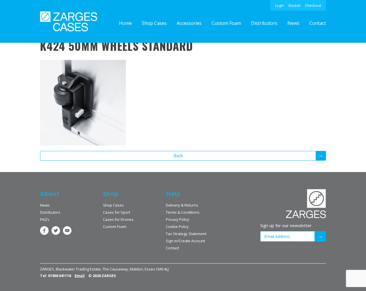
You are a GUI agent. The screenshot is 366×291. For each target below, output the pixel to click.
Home (125, 23)
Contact (317, 23)
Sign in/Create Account (185, 240)
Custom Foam (226, 23)
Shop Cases (154, 23)
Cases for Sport (116, 212)
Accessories (189, 23)
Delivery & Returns (182, 205)
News (293, 23)
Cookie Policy (177, 226)
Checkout (313, 5)
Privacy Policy (177, 219)
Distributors (264, 23)
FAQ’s (44, 219)
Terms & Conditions (183, 212)
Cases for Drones (118, 219)
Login (279, 5)
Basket (295, 5)
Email (80, 275)
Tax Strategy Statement (186, 233)
